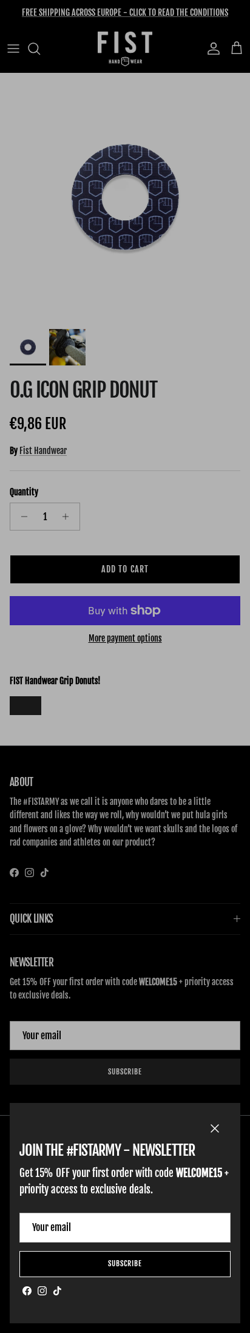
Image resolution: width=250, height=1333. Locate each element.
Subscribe (125, 1263)
